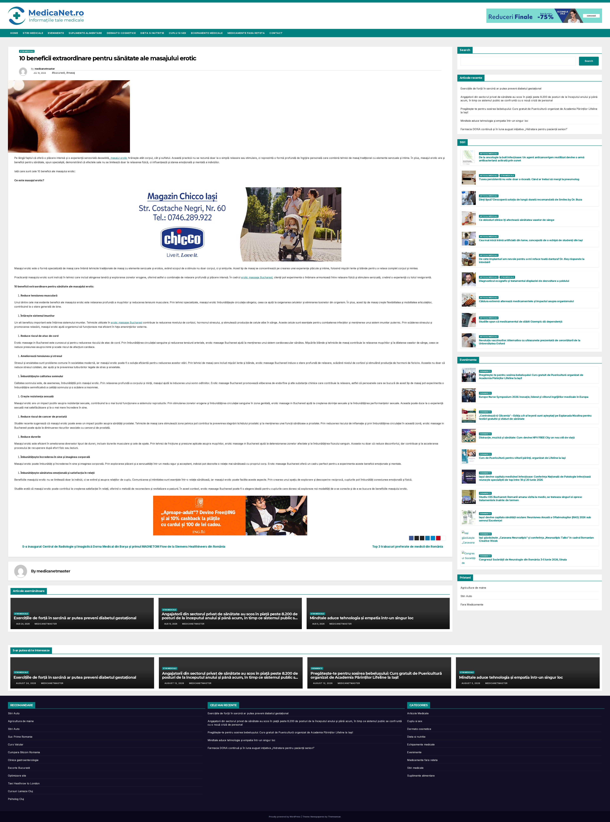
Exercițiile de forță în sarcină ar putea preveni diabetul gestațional (75, 618)
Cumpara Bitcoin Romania (24, 752)
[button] (600, 33)
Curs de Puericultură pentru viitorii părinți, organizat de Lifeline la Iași (522, 457)
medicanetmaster (45, 68)
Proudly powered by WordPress (285, 816)
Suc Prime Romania (20, 736)
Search (465, 50)
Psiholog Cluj (16, 799)
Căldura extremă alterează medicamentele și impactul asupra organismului (526, 301)
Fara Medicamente (472, 604)
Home (14, 33)
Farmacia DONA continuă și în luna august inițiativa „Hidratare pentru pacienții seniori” (514, 129)
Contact (276, 33)
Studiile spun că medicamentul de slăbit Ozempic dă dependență (520, 321)
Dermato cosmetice (121, 33)
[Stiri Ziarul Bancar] (230, 515)
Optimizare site (17, 775)
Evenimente (56, 33)
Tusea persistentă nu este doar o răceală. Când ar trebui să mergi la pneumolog (529, 179)
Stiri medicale (33, 33)
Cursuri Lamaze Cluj (20, 791)
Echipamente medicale (207, 33)
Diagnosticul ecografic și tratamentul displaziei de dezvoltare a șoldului (524, 280)
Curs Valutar (15, 744)
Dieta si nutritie (152, 33)
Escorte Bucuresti (19, 767)
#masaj (70, 72)
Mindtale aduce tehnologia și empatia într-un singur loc (361, 618)
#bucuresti (58, 72)
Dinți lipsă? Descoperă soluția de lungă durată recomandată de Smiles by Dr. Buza (530, 199)
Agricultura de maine (473, 587)
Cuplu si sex (177, 33)
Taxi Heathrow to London (24, 783)
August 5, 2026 (471, 683)
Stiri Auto (466, 596)
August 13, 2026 (175, 683)
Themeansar (334, 816)
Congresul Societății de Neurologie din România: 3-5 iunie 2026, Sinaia (523, 559)
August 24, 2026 (26, 683)
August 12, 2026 (323, 683)
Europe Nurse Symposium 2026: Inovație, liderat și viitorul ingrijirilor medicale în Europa (533, 396)
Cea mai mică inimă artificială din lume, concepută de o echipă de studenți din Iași (531, 240)
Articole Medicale (489, 154)
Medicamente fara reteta (246, 33)
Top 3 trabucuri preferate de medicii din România (408, 546)
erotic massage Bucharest (256, 277)
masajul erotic (118, 158)
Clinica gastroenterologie (23, 760)
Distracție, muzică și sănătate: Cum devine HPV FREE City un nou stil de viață (527, 437)
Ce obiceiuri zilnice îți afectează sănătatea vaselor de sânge (516, 219)
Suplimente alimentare (85, 33)
